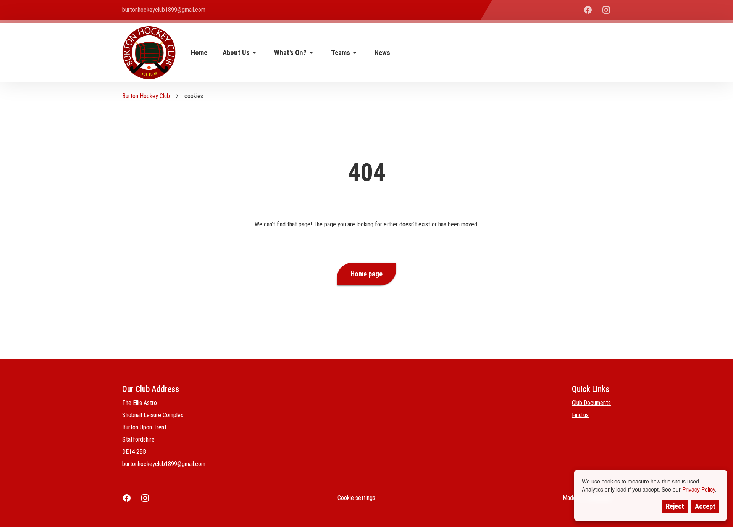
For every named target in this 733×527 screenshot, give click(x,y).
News (382, 52)
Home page (366, 274)
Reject (675, 506)
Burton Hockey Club (146, 96)
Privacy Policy (698, 489)
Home (199, 52)
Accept (705, 506)
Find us (580, 415)
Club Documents (591, 402)
